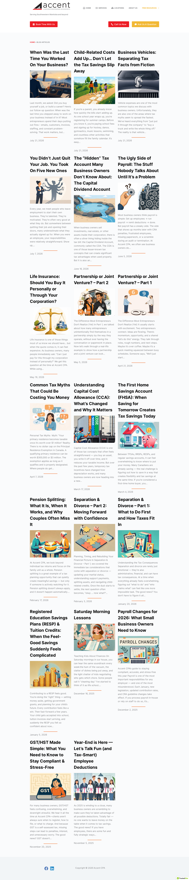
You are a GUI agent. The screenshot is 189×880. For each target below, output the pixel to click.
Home (88, 8)
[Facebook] (46, 868)
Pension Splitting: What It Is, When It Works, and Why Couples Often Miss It (50, 512)
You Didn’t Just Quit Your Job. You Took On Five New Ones (50, 164)
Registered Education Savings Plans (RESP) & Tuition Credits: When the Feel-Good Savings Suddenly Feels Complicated (49, 633)
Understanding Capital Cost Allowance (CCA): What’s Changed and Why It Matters (93, 397)
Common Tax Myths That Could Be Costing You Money (50, 391)
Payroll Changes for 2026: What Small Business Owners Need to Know (137, 621)
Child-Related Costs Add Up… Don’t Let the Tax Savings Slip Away (94, 61)
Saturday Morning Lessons (92, 614)
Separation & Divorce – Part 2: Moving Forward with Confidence (91, 509)
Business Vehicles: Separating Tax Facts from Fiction (137, 58)
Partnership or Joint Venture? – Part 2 (94, 279)
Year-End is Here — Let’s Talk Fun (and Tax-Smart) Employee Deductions (93, 755)
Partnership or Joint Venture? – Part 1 (138, 279)
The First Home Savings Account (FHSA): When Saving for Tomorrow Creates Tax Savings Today (137, 400)
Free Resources (149, 8)
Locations (119, 8)
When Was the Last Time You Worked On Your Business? (49, 58)
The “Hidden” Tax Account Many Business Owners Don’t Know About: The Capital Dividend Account (93, 174)
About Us (133, 8)
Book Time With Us (45, 24)
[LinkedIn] (52, 868)
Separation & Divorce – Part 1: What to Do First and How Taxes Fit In (136, 512)
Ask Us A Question (147, 24)
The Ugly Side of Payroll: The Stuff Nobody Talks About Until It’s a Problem (138, 167)
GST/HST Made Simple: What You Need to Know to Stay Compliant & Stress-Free (48, 755)
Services (103, 8)
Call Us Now (120, 24)
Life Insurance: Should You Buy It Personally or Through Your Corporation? (47, 289)
